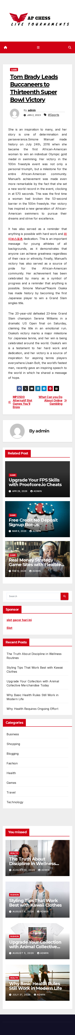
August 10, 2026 (24, 870)
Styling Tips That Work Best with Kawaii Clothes (35, 903)
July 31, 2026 (22, 994)
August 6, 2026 (24, 911)
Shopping (13, 744)
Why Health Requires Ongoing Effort (32, 709)
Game (14, 69)
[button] (69, 47)
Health (11, 773)
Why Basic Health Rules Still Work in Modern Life (35, 986)
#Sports (53, 115)
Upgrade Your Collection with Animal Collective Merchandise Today (35, 946)
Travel (11, 792)
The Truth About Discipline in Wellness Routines (32, 863)
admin (32, 110)
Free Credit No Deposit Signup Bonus (33, 522)
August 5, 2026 (24, 953)
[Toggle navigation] (38, 47)
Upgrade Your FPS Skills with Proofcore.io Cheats (35, 482)
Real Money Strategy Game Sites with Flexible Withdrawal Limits (35, 564)
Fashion (12, 763)
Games (11, 783)
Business (13, 734)
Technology (15, 802)
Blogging (13, 753)
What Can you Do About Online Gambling (50, 400)
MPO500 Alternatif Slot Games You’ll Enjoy (22, 402)
